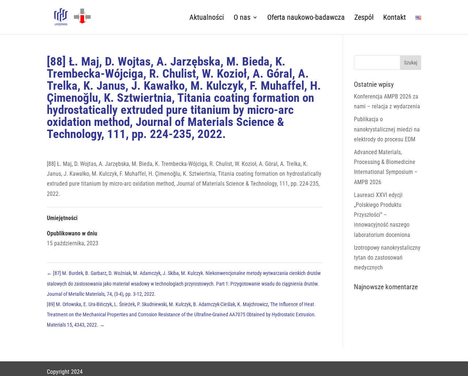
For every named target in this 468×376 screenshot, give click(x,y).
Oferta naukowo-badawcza (306, 18)
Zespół (364, 18)
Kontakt (394, 18)
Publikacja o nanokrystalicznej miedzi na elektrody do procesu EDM (387, 129)
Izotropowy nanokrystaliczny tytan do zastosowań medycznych (387, 257)
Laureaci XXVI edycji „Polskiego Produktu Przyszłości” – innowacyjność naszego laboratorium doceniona (382, 214)
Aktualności (206, 18)
